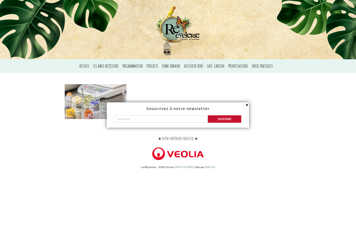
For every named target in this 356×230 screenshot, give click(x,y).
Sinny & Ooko (184, 167)
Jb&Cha (210, 167)
